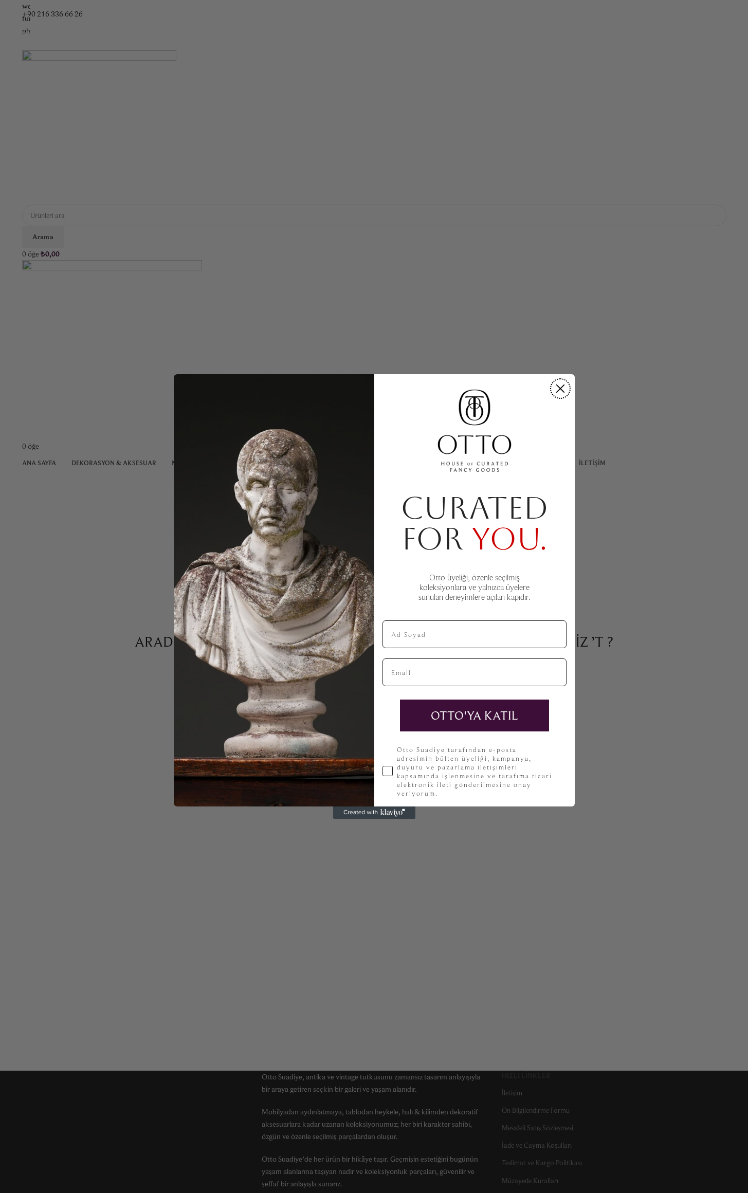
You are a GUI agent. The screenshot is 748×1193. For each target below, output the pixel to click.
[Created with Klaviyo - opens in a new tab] (374, 812)
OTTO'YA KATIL (474, 715)
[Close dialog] (560, 388)
